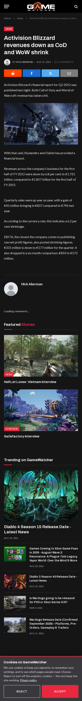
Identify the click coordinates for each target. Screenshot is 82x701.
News (9, 29)
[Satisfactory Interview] (41, 410)
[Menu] (6, 6)
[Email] (69, 73)
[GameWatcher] (41, 6)
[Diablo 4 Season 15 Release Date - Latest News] (41, 496)
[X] (50, 73)
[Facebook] (31, 73)
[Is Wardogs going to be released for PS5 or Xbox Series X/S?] (15, 603)
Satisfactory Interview (21, 436)
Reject (22, 691)
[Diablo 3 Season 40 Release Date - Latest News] (15, 582)
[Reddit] (13, 73)
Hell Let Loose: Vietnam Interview (30, 382)
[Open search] (76, 6)
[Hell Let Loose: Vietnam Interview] (41, 356)
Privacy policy (28, 680)
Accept (60, 691)
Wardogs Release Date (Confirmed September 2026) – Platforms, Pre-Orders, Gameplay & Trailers (53, 623)
